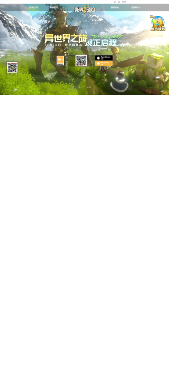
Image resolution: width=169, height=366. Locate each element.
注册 (119, 1)
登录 (115, 1)
